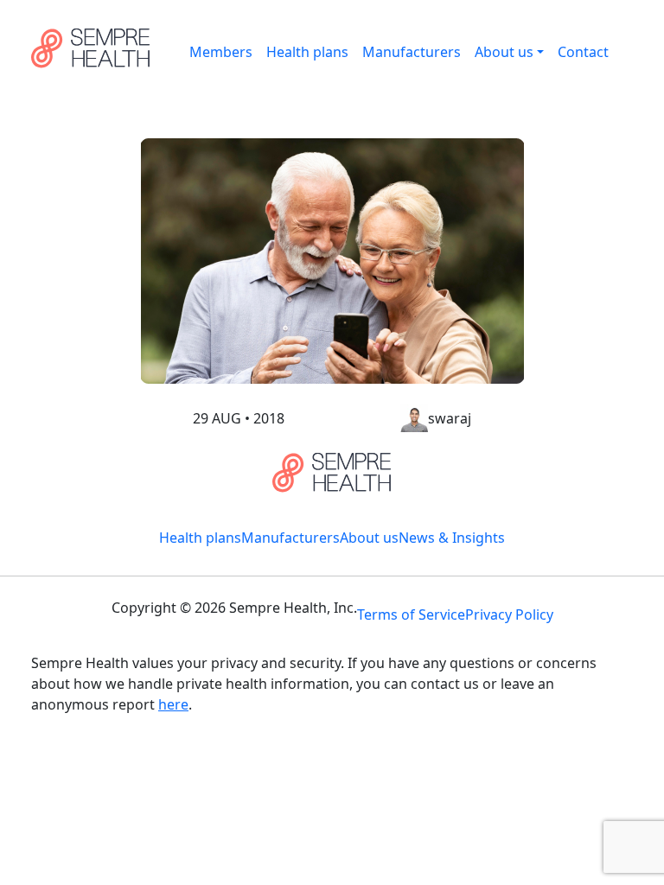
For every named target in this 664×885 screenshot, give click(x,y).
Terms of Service (411, 614)
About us (504, 51)
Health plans (307, 51)
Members (220, 51)
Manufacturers (411, 51)
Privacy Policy (509, 614)
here (173, 704)
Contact (583, 51)
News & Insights (452, 537)
